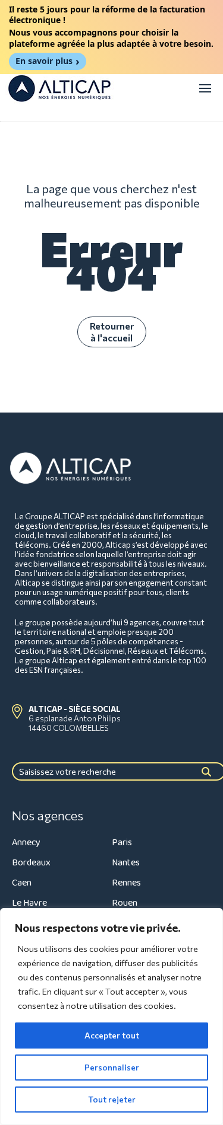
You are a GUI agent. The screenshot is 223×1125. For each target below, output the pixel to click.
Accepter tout (111, 1035)
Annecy (26, 842)
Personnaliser (111, 1067)
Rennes (126, 882)
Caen (22, 882)
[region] (111, 1016)
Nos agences (47, 815)
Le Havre (29, 903)
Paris (122, 842)
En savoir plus (44, 60)
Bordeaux (31, 862)
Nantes (126, 862)
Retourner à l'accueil (112, 331)
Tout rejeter (112, 1099)
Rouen (124, 903)
